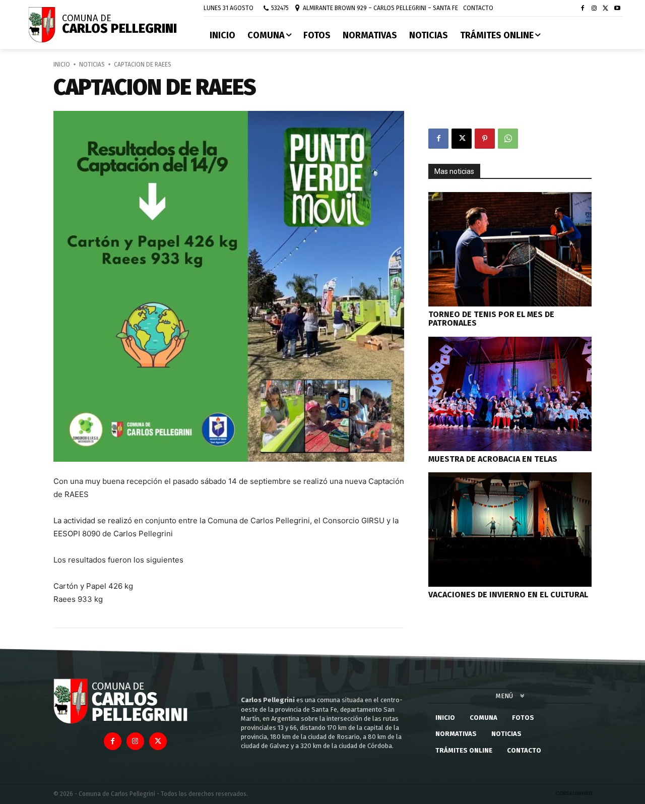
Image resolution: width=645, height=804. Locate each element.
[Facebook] (583, 9)
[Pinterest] (485, 139)
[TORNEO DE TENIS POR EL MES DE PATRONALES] (510, 249)
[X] (605, 9)
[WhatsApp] (508, 139)
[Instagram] (594, 9)
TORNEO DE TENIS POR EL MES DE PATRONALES (491, 319)
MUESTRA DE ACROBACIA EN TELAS (492, 459)
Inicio (61, 64)
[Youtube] (617, 9)
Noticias (92, 64)
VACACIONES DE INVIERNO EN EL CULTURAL (508, 594)
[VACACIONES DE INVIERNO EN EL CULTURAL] (510, 529)
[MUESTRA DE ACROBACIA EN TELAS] (510, 394)
